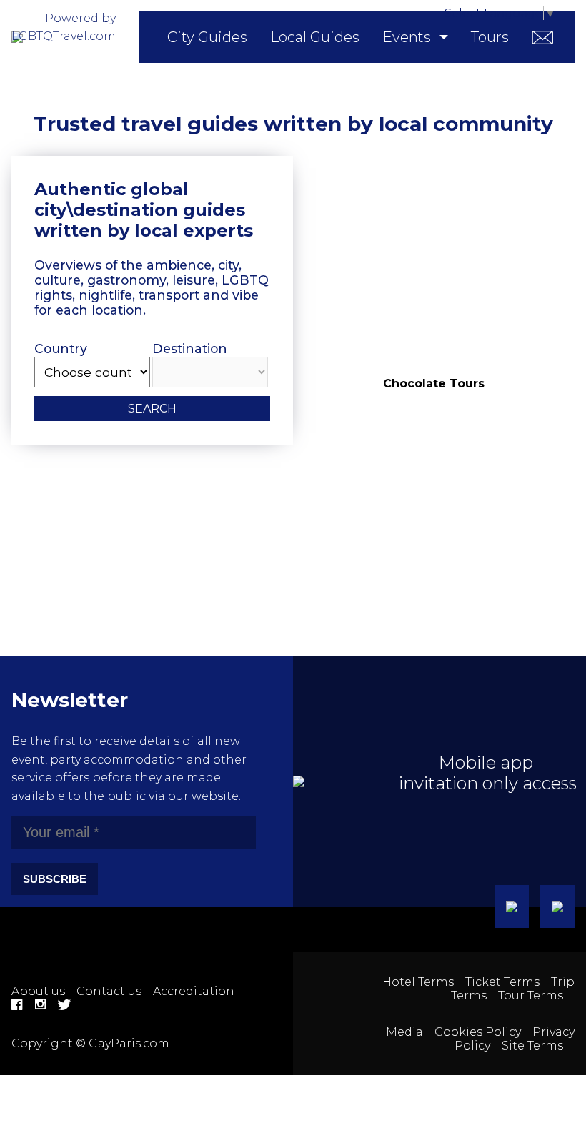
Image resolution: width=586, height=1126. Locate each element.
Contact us (108, 991)
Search (152, 408)
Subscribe (54, 879)
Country (60, 348)
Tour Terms (530, 995)
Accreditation (193, 991)
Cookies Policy (477, 1032)
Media (404, 1032)
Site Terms (532, 1045)
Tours (490, 37)
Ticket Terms (502, 982)
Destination (189, 348)
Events (406, 37)
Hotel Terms (418, 982)
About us (38, 991)
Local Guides (314, 37)
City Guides (207, 37)
